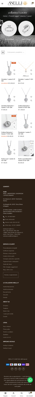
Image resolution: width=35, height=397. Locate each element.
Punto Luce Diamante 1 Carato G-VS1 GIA (25, 159)
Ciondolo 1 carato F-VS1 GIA (25, 80)
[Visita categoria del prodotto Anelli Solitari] (9, 28)
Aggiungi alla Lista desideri (14, 70)
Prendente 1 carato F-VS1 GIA (24, 133)
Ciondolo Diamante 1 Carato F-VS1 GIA (7, 106)
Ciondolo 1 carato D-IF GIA (8, 80)
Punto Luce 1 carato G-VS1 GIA (8, 159)
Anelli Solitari (9, 39)
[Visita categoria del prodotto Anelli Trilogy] (26, 28)
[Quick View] (14, 74)
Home (5, 16)
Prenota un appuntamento (10, 274)
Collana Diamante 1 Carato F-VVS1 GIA (7, 133)
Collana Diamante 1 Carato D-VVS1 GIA (24, 106)
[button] (32, 3)
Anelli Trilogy (26, 39)
